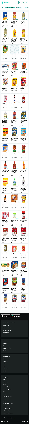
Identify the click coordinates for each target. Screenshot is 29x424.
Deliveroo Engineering (7, 389)
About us (4, 379)
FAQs (4, 391)
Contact (4, 394)
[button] (5, 20)
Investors (5, 384)
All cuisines (5, 346)
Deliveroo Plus (6, 325)
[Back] (2, 7)
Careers (4, 371)
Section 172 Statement (7, 408)
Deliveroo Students (7, 330)
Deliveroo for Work (7, 327)
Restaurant (5, 361)
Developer (5, 368)
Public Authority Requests (8, 410)
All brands (5, 343)
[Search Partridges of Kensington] (16, 2)
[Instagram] (7, 421)
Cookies (4, 401)
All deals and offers (7, 348)
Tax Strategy (5, 406)
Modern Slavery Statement (8, 403)
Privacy (4, 398)
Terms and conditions (7, 396)
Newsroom (5, 382)
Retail (4, 366)
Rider (4, 359)
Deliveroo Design (6, 386)
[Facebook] (2, 421)
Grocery (4, 364)
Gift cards (5, 335)
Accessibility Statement (8, 413)
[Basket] (19, 2)
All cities (4, 350)
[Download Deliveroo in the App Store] (5, 315)
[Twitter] (4, 421)
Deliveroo (5, 2)
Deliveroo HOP (6, 332)
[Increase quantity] (7, 19)
